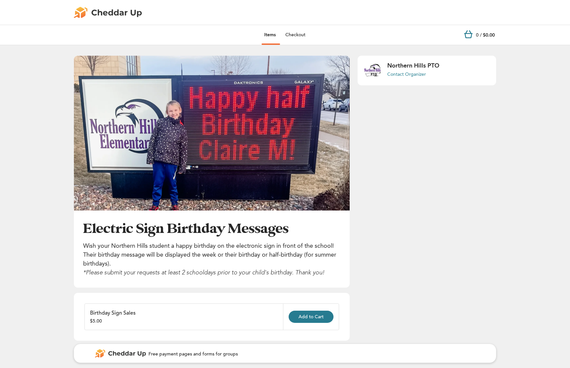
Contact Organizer (406, 74)
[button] (212, 133)
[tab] (270, 35)
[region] (212, 133)
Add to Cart (311, 317)
